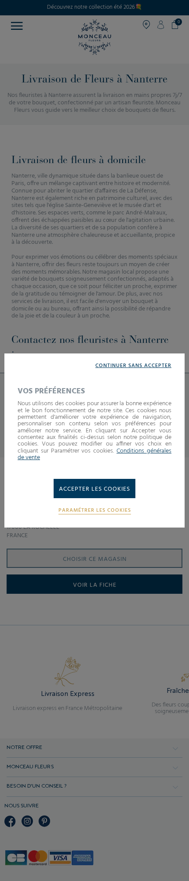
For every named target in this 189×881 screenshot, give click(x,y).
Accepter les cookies (94, 489)
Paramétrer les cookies (94, 510)
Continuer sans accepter (133, 366)
